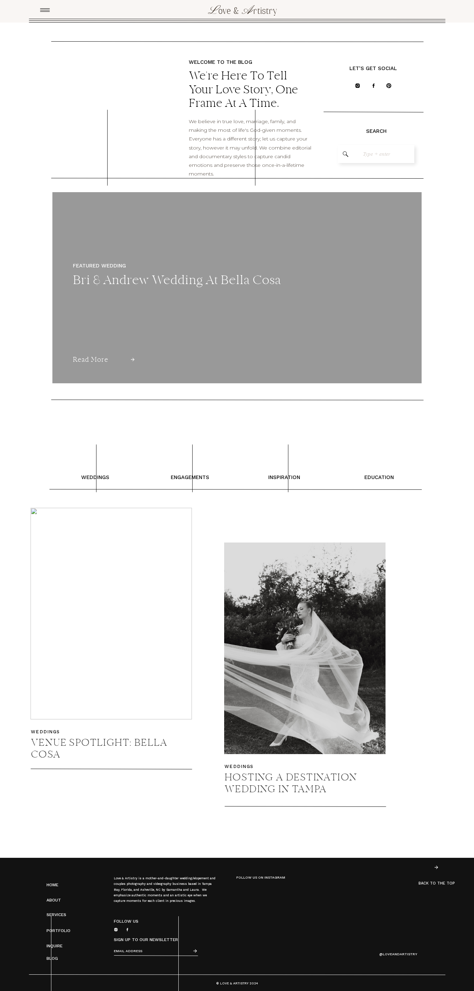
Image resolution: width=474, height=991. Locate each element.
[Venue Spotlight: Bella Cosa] (111, 613)
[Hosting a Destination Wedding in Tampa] (305, 648)
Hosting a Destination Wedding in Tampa (291, 784)
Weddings (45, 731)
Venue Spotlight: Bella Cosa (99, 749)
